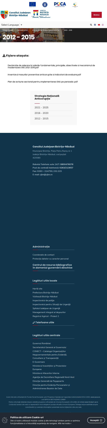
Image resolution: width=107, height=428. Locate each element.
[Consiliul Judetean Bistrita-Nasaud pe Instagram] (102, 25)
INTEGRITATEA (23, 30)
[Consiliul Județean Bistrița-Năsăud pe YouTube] (98, 25)
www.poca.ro (95, 397)
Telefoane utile (44, 322)
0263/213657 (66, 167)
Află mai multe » (64, 423)
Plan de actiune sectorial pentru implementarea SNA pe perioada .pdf (43, 81)
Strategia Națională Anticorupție (46, 30)
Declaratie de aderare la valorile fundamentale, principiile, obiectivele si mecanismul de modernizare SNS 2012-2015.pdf (51, 66)
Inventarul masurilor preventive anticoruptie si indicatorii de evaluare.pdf (44, 74)
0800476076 (66, 164)
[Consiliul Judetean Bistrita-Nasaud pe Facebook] (95, 25)
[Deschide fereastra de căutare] (91, 25)
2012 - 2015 (68, 30)
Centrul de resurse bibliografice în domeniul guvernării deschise (52, 266)
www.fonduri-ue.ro (91, 402)
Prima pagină (8, 30)
